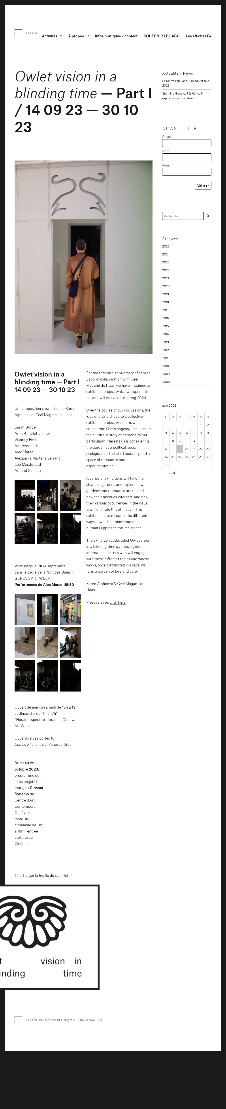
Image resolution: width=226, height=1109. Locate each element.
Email (166, 136)
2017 (165, 310)
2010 (165, 366)
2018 (165, 302)
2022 (166, 270)
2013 (165, 342)
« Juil (172, 473)
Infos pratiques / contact (116, 35)
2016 (165, 318)
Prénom (167, 165)
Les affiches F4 (198, 35)
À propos (76, 35)
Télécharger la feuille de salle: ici (41, 875)
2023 (166, 262)
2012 (165, 350)
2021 (165, 278)
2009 (166, 374)
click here (118, 602)
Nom (165, 151)
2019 (165, 294)
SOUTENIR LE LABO (162, 35)
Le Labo (31, 33)
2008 (166, 382)
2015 (165, 326)
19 (180, 449)
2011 (165, 358)
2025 (166, 246)
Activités (49, 35)
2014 (165, 334)
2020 (166, 286)
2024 (166, 254)
